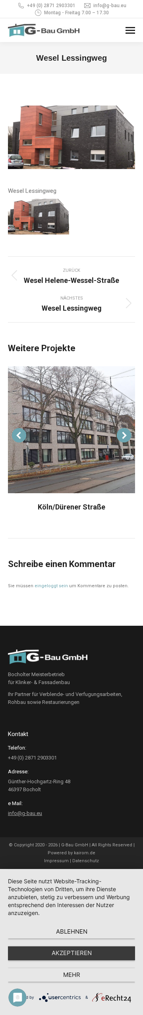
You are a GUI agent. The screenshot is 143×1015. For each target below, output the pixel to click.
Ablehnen (71, 931)
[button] (19, 435)
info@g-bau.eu (109, 5)
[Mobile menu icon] (130, 30)
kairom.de (84, 852)
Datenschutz (85, 860)
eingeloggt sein (51, 585)
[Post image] (71, 429)
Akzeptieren (72, 953)
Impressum (56, 860)
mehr (71, 974)
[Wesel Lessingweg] (38, 217)
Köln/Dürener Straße (71, 507)
